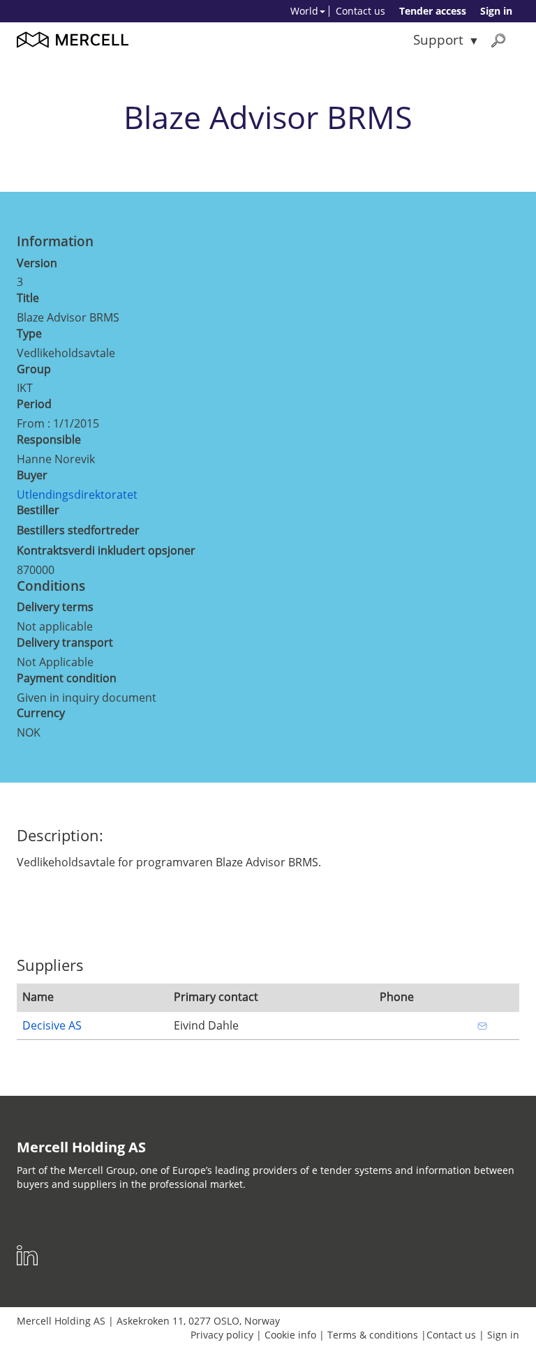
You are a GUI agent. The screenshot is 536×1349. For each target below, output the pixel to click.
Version (37, 263)
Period (34, 404)
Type (29, 333)
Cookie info (290, 1334)
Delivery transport (65, 642)
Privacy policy (222, 1334)
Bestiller (38, 510)
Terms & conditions (372, 1334)
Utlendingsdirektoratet (77, 494)
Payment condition (67, 678)
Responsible (49, 439)
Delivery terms (55, 607)
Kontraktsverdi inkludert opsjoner (106, 550)
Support (438, 39)
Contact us (360, 10)
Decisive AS (52, 1025)
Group (34, 369)
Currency (41, 713)
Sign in (496, 10)
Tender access (432, 10)
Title (28, 298)
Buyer (32, 475)
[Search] (498, 40)
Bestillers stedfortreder (78, 530)
